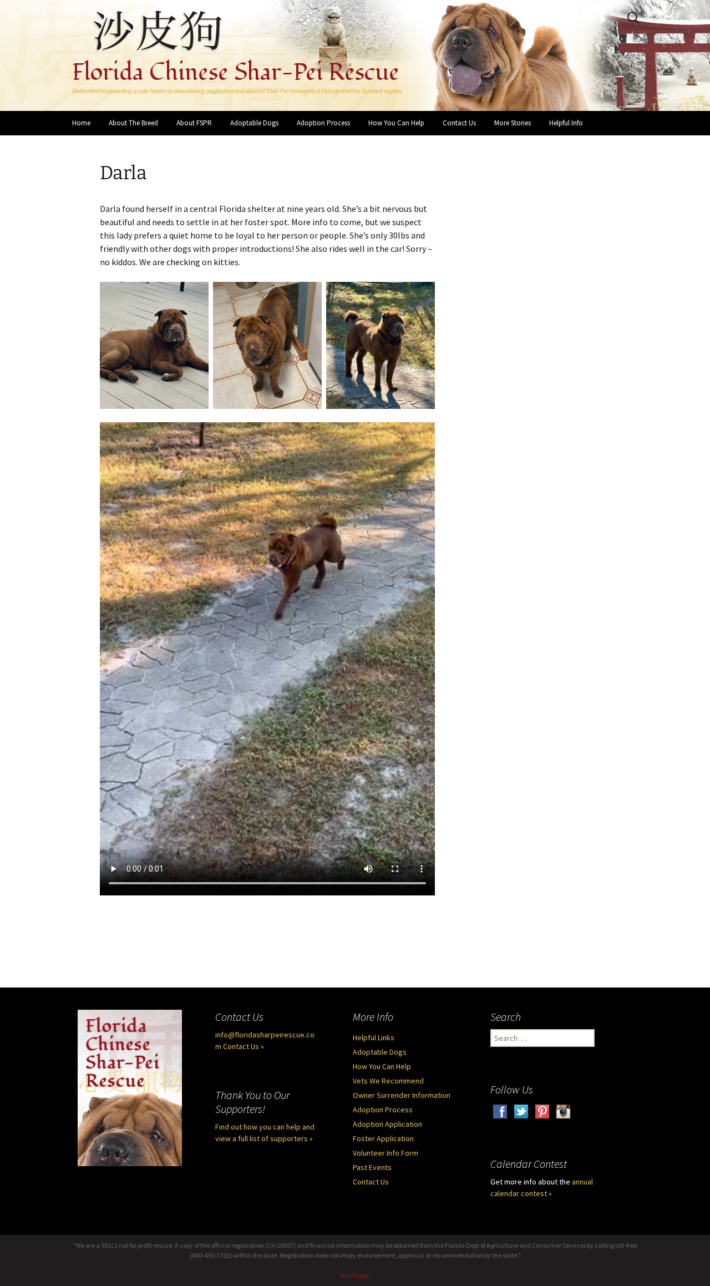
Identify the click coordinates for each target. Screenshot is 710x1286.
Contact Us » (243, 1046)
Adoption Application (387, 1124)
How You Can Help (396, 123)
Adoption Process (323, 123)
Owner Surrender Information (401, 1095)
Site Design (355, 1275)
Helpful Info (566, 123)
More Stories (512, 123)
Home (81, 123)
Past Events (372, 1167)
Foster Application (383, 1138)
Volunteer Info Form (385, 1153)
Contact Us (459, 123)
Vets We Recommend (388, 1081)
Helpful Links (373, 1037)
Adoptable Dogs (254, 123)
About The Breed (133, 123)
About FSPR (194, 123)
